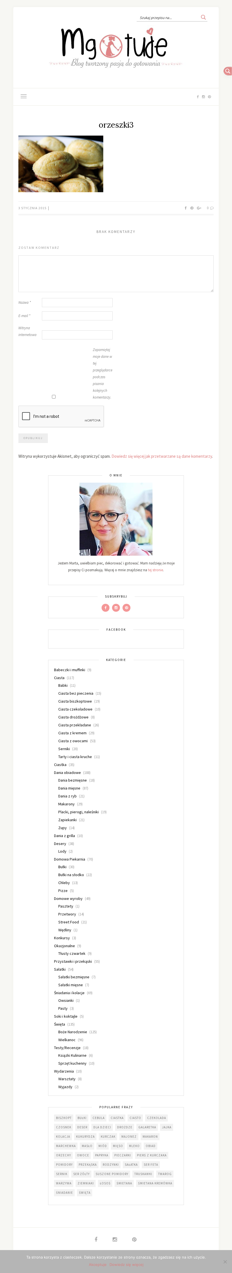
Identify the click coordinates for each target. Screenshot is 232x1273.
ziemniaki (86, 1183)
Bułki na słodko (71, 874)
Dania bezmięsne (72, 780)
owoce (83, 1155)
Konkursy (62, 937)
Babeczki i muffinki (69, 669)
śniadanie (64, 1193)
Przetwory (67, 914)
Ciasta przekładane (74, 725)
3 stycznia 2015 (32, 208)
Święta (59, 1024)
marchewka (66, 1146)
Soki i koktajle (66, 1016)
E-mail (24, 315)
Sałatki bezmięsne (73, 976)
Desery (60, 843)
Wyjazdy (65, 1086)
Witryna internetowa (27, 331)
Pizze (63, 890)
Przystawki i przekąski (73, 961)
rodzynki (111, 1165)
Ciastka (60, 764)
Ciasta (59, 677)
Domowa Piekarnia (69, 859)
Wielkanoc (67, 1039)
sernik (61, 1174)
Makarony (66, 803)
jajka (166, 1127)
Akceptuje (98, 1264)
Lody (62, 851)
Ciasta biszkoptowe (75, 701)
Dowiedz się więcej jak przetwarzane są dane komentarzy (161, 456)
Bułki (62, 866)
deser (82, 1127)
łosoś (105, 1183)
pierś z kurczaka (152, 1155)
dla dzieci (102, 1127)
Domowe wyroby (68, 898)
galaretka (147, 1127)
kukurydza (85, 1137)
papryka (101, 1155)
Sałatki (60, 969)
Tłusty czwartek (71, 953)
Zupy (62, 827)
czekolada (156, 1118)
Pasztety (65, 906)
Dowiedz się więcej (126, 1264)
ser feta (151, 1165)
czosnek (63, 1127)
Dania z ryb (67, 796)
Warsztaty (67, 1078)
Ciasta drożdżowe (73, 717)
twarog (165, 1174)
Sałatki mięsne (70, 984)
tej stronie (155, 570)
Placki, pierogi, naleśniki (78, 811)
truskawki (143, 1174)
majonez (129, 1137)
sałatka (131, 1165)
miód (102, 1146)
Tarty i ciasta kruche (75, 756)
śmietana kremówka (155, 1183)
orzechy (63, 1155)
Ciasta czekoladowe (75, 709)
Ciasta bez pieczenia (75, 693)
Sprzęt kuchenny (72, 1063)
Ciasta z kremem (72, 732)
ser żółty (81, 1174)
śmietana (124, 1183)
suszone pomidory (112, 1174)
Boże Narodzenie (72, 1031)
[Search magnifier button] (203, 17)
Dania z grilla (64, 835)
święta (85, 1193)
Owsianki (66, 1000)
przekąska (88, 1165)
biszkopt (64, 1118)
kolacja (63, 1137)
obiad (151, 1146)
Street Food (68, 922)
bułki (82, 1118)
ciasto (135, 1118)
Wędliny (64, 929)
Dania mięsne (69, 788)
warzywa (64, 1183)
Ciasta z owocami (73, 740)
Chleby (64, 882)
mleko (134, 1146)
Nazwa (24, 302)
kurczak (108, 1137)
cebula (99, 1118)
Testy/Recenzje (67, 1047)
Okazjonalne (64, 945)
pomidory (64, 1165)
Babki (63, 685)
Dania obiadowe (67, 772)
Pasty (63, 1008)
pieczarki (122, 1155)
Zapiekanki (67, 819)
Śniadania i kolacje (69, 992)
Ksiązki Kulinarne (72, 1055)
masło (87, 1146)
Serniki (64, 748)
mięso (118, 1146)
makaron (150, 1137)
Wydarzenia (64, 1071)
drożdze (124, 1127)
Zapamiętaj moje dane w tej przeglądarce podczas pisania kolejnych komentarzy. (102, 373)
